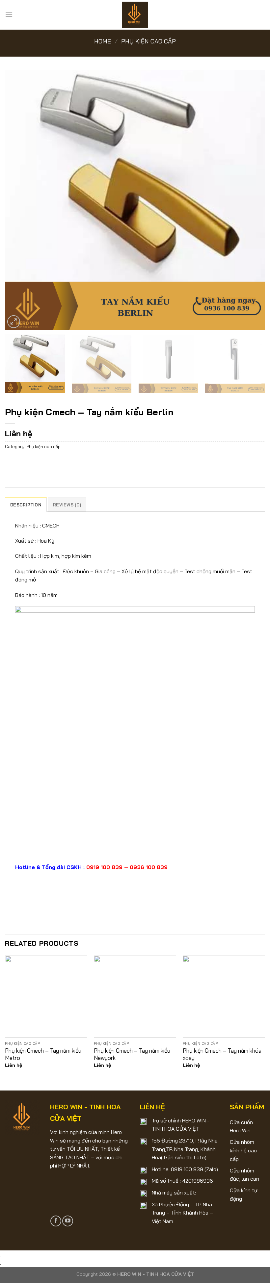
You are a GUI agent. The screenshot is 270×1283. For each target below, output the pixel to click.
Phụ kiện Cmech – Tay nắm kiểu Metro (43, 1054)
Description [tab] (25, 504)
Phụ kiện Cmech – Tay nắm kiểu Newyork (132, 1054)
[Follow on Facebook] (55, 1221)
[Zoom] (13, 321)
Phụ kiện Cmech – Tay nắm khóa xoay (222, 1054)
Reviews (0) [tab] (67, 504)
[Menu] (9, 15)
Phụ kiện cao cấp (148, 41)
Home (102, 41)
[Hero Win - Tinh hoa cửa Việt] (135, 15)
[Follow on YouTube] (67, 1221)
